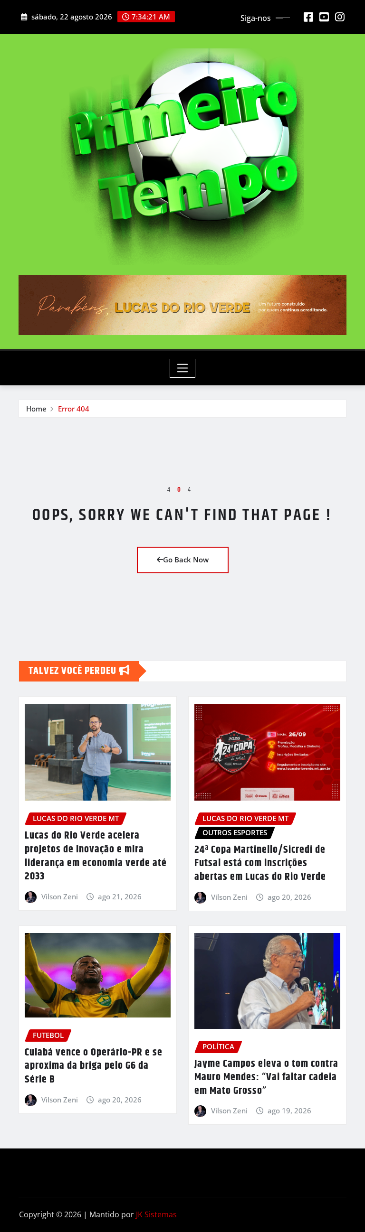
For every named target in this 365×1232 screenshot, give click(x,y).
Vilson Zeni (59, 896)
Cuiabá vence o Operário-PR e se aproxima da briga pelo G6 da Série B (94, 1066)
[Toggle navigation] (183, 368)
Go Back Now (186, 559)
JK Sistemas (156, 1214)
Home (36, 408)
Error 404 (73, 408)
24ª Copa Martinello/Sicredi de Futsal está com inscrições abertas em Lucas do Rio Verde (260, 863)
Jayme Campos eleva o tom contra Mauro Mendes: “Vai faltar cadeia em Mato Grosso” (266, 1077)
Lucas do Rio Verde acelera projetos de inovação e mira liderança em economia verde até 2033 (96, 856)
